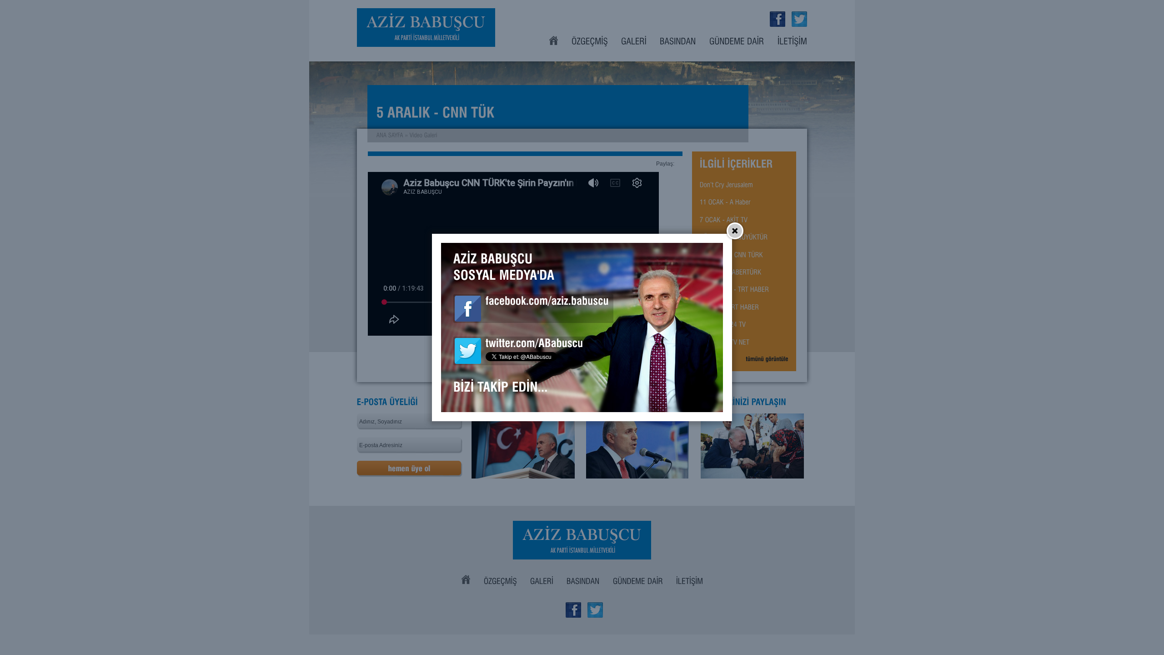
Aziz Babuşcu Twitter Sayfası (468, 351)
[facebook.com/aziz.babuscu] (547, 303)
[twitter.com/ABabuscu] (534, 345)
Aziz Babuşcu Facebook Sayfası (468, 309)
